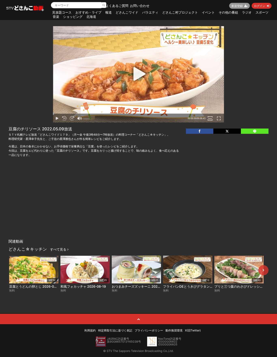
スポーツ (262, 12)
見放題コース (62, 12)
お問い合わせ (139, 6)
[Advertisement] (138, 206)
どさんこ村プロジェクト (180, 12)
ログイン (259, 6)
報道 (108, 12)
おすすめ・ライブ (88, 12)
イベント (208, 12)
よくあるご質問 (117, 6)
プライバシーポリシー (149, 330)
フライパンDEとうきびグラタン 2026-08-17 (196, 286)
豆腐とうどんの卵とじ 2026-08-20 (35, 286)
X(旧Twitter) (193, 330)
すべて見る (58, 249)
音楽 (56, 17)
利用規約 (90, 330)
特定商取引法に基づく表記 (115, 330)
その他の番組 (228, 12)
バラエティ (150, 12)
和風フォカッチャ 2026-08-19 (83, 286)
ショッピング (73, 17)
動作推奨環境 (174, 330)
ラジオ (247, 12)
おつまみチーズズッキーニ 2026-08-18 (141, 286)
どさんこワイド (127, 12)
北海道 (91, 17)
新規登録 (237, 6)
